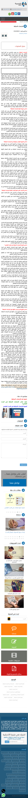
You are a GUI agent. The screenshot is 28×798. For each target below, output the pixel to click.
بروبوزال (15, 763)
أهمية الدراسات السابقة (20, 683)
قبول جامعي (22, 782)
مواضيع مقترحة (14, 785)
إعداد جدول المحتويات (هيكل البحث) (15, 532)
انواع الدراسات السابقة (8, 697)
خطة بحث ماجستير (21, 763)
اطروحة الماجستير (15, 755)
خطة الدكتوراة (8, 766)
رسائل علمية (18, 752)
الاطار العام (15, 771)
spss (10, 760)
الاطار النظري (7, 769)
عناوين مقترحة (8, 782)
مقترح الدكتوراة (22, 766)
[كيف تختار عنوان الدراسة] (14, 585)
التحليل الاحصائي (15, 760)
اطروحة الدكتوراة (7, 755)
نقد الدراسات (22, 787)
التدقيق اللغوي (22, 758)
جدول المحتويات (22, 785)
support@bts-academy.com (17, 9)
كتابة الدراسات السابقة (8, 686)
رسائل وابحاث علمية (11, 777)
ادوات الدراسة (8, 779)
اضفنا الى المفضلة (23, 33)
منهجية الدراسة (15, 782)
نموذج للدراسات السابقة (18, 697)
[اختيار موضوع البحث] (14, 601)
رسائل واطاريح (11, 752)
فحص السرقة (9, 787)
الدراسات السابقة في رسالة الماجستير (17, 694)
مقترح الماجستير (9, 763)
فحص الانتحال (22, 790)
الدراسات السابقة (6, 694)
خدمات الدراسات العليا (21, 777)
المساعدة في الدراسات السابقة (8, 683)
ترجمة (9, 785)
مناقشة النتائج (16, 787)
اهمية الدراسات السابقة (13, 700)
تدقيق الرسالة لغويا (8, 758)
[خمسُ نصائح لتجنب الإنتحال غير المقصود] (14, 552)
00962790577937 (7, 9)
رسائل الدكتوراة (22, 755)
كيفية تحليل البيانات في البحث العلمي (15, 507)
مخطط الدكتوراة (14, 769)
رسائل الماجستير (4, 752)
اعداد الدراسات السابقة (13, 689)
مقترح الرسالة (15, 766)
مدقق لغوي (22, 760)
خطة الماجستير (4, 760)
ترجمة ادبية (4, 785)
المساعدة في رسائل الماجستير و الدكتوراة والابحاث (16, 774)
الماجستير (23, 752)
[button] (14, 482)
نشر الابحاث (15, 779)
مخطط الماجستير (22, 769)
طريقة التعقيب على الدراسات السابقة (13, 692)
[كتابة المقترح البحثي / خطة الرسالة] (14, 569)
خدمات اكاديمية (22, 779)
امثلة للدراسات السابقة (18, 686)
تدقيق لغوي (15, 758)
